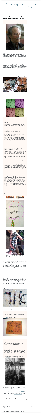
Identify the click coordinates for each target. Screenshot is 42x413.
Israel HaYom (22, 391)
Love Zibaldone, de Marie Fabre (8, 398)
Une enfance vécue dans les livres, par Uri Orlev (21, 399)
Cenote (15, 411)
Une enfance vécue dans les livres (18, 394)
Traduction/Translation (21, 10)
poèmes (18, 314)
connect (32, 406)
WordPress (23, 411)
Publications (14, 10)
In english (18, 10)
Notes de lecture (26, 10)
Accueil (12, 10)
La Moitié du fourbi (8, 346)
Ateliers (30, 10)
